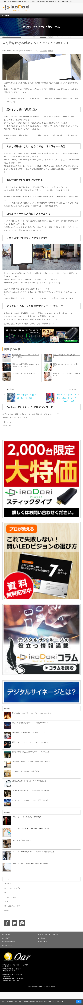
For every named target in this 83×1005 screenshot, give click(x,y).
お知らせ (7, 934)
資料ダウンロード (8, 425)
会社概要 (7, 938)
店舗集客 (50, 50)
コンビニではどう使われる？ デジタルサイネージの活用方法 (31, 828)
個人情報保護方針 (9, 942)
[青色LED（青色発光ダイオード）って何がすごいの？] (6, 725)
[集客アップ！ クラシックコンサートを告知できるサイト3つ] (6, 744)
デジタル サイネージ (11, 897)
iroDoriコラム (43, 50)
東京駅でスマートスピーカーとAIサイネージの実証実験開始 (30, 863)
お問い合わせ (7, 422)
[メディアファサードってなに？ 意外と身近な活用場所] (6, 803)
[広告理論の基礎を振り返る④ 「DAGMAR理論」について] (6, 783)
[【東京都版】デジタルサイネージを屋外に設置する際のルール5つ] (6, 764)
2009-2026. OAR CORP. (39, 986)
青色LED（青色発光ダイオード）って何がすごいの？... (30, 723)
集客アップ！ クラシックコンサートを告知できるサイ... (31, 742)
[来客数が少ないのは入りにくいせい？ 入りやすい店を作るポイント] (6, 754)
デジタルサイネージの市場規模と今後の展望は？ (27, 817)
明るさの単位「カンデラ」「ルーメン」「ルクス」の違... (31, 713)
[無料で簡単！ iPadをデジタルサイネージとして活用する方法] (6, 735)
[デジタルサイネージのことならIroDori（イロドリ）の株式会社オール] (20, 9)
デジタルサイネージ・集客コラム (49, 934)
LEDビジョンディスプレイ (13, 888)
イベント (7, 893)
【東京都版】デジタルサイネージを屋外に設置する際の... (31, 761)
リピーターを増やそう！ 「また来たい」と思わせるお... (31, 790)
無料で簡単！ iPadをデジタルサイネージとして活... (29, 732)
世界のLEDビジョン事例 (12, 906)
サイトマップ (43, 942)
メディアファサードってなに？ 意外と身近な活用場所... (31, 800)
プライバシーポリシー (47, 1001)
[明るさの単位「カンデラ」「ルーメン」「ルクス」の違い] (6, 715)
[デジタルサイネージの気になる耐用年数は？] (6, 773)
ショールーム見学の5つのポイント (23, 373)
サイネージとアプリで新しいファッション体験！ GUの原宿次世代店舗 (33, 852)
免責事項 (42, 938)
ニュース (7, 901)
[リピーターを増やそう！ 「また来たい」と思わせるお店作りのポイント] (6, 793)
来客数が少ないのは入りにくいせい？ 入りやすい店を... (31, 752)
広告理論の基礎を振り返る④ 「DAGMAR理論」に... (29, 781)
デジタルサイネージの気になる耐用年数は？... (27, 771)
